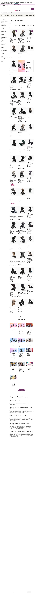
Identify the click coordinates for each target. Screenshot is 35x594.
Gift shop (2, 56)
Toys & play (3, 38)
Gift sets (2, 60)
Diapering (26, 15)
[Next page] (23, 316)
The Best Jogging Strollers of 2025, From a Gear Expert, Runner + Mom (21, 357)
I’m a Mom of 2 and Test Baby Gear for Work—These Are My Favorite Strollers (14, 383)
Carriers (2, 47)
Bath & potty (3, 46)
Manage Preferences (17, 4)
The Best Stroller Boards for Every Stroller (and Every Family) (14, 357)
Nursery (11, 15)
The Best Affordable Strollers (13, 344)
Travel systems (3, 43)
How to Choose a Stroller (28, 354)
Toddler (2, 53)
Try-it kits (2, 28)
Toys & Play (15, 15)
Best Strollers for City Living (14, 368)
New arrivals (3, 22)
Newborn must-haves (4, 21)
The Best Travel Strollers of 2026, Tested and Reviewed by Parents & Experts (21, 331)
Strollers (30, 15)
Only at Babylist (4, 31)
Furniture (2, 35)
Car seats (3, 44)
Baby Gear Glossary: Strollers (29, 368)
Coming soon (3, 25)
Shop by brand (3, 19)
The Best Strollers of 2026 (13, 329)
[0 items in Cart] (33, 10)
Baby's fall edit (3, 24)
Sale (2, 61)
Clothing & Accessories (5, 15)
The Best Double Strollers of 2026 (21, 344)
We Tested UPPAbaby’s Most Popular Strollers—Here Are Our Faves (29, 330)
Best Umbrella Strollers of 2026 (29, 344)
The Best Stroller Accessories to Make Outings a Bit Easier (21, 370)
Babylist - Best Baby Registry (17, 11)
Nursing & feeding (4, 37)
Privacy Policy (16, 3)
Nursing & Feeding (21, 15)
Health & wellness (4, 50)
